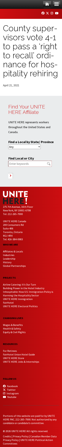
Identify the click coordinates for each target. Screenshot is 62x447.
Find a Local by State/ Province (31, 142)
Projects (9, 277)
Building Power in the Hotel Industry (23, 288)
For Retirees (10, 350)
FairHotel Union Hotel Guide (19, 354)
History (7, 262)
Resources (10, 344)
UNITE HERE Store (13, 358)
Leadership (9, 258)
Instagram (12, 393)
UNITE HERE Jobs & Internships (21, 361)
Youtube (11, 397)
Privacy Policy (20, 436)
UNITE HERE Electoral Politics (20, 306)
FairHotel (8, 302)
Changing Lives (13, 318)
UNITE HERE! (21, 13)
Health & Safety (12, 328)
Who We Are (10, 244)
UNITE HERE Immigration (18, 299)
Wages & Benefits (13, 325)
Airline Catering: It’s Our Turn (19, 284)
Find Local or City (21, 158)
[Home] (47, 4)
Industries (8, 255)
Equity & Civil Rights (14, 332)
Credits (7, 436)
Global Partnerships (14, 265)
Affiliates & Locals (13, 251)
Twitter (11, 389)
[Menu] (57, 4)
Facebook (12, 386)
